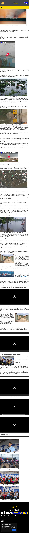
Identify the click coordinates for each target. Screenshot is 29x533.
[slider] (28, 332)
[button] (14, 296)
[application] (14, 297)
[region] (9, 527)
